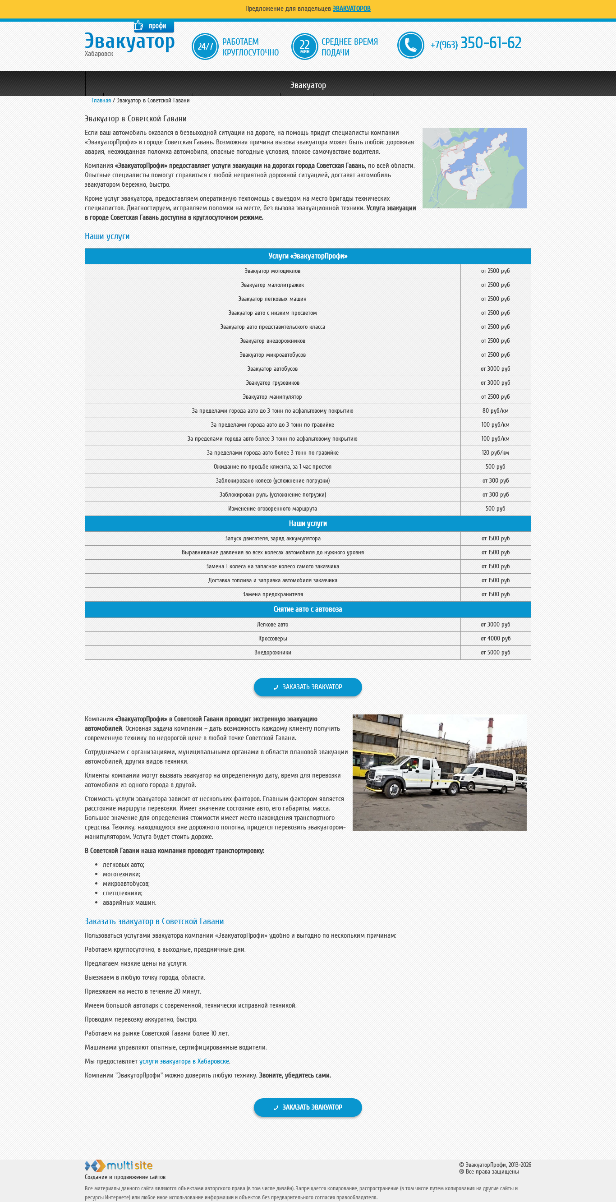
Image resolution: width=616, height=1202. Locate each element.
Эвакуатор (308, 85)
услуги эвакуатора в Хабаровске (184, 1061)
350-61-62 (476, 43)
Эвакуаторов (352, 8)
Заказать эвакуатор (312, 686)
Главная (101, 100)
